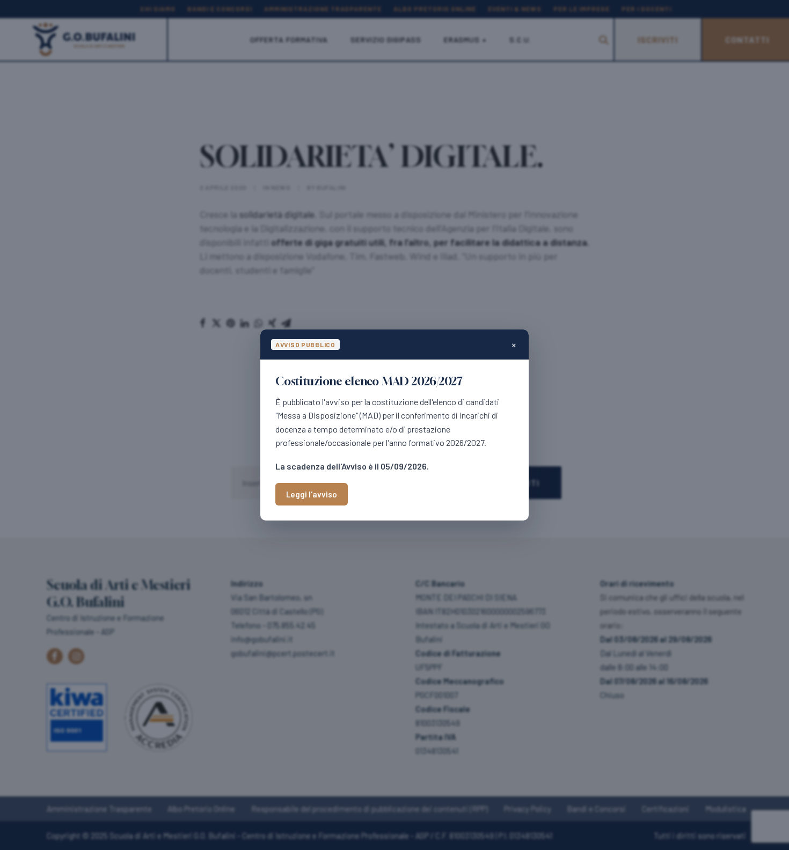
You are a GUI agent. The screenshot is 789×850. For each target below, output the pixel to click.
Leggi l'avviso (311, 494)
